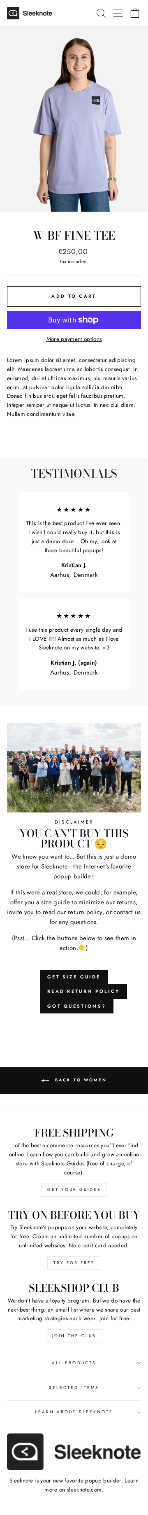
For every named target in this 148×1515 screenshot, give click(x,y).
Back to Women (80, 1080)
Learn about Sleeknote (74, 1412)
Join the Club (74, 1336)
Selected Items (74, 1387)
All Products (74, 1363)
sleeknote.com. (85, 1489)
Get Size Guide (73, 976)
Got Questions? (76, 1006)
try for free (74, 1263)
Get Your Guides (74, 1189)
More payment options (74, 339)
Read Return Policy (83, 991)
